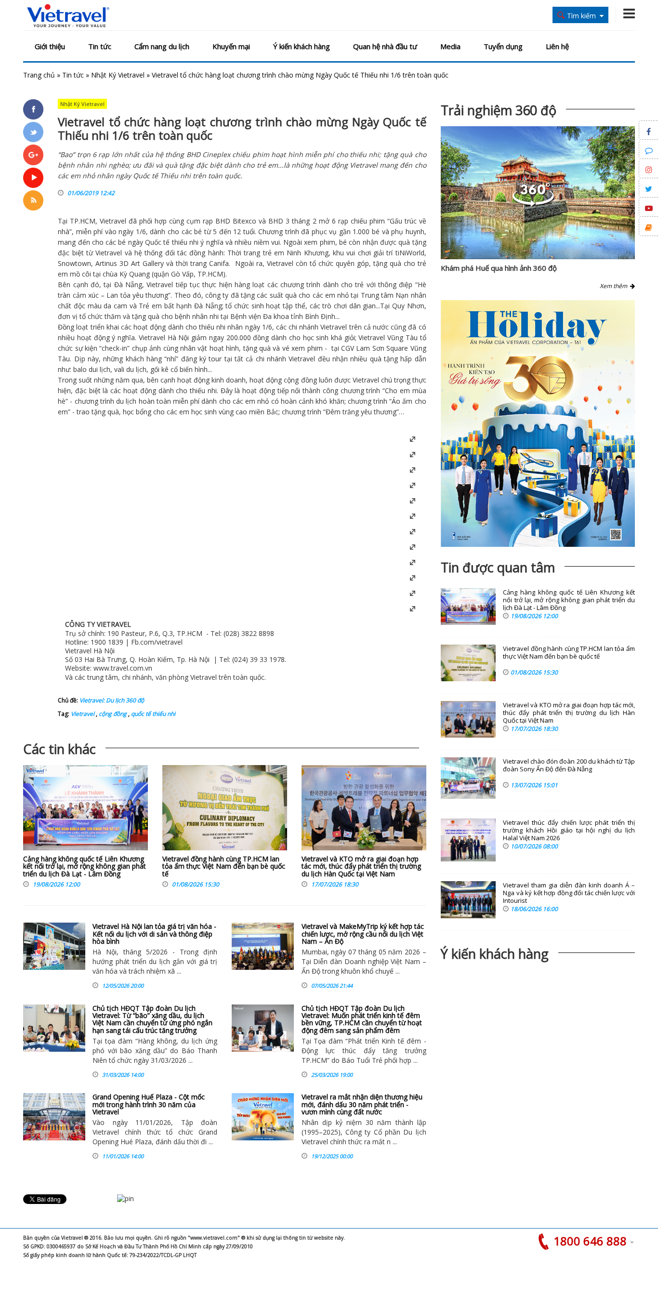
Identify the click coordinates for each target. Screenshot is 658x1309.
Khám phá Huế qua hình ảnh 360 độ (499, 268)
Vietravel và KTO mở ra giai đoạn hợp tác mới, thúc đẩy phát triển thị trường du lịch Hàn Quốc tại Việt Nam (361, 866)
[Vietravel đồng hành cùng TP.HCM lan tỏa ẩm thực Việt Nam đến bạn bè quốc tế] (224, 810)
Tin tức (99, 46)
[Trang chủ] (68, 16)
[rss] (33, 200)
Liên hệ (557, 46)
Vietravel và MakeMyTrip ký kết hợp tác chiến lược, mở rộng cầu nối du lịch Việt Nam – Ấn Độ (363, 934)
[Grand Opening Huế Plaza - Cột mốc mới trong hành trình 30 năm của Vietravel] (54, 1116)
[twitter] (33, 132)
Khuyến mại (231, 46)
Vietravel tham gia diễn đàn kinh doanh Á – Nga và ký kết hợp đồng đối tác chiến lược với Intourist (569, 893)
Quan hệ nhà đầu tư (385, 46)
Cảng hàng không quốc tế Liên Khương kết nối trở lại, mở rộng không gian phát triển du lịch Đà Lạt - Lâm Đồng (84, 866)
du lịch (136, 369)
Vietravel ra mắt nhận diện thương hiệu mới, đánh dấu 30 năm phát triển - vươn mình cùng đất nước (362, 1104)
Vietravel (113, 220)
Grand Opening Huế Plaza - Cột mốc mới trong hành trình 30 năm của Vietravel (148, 1104)
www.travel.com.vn (122, 668)
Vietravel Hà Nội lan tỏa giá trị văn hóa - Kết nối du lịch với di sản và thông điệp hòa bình (154, 934)
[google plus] (33, 155)
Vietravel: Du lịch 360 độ (111, 700)
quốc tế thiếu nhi (152, 714)
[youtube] (33, 178)
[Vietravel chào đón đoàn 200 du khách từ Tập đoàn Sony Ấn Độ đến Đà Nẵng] (468, 778)
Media (450, 46)
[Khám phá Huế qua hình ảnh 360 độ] (533, 204)
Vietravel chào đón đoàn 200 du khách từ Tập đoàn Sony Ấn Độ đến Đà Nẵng (569, 765)
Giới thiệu (50, 46)
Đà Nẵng (128, 284)
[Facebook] (33, 109)
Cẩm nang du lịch (161, 46)
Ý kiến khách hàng (301, 46)
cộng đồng (112, 714)
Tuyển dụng (503, 46)
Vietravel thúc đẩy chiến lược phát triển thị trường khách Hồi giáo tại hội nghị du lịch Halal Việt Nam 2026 (569, 830)
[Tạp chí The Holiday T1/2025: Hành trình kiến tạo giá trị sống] (538, 423)
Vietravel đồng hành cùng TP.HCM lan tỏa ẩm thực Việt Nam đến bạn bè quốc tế (223, 866)
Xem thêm (615, 286)
